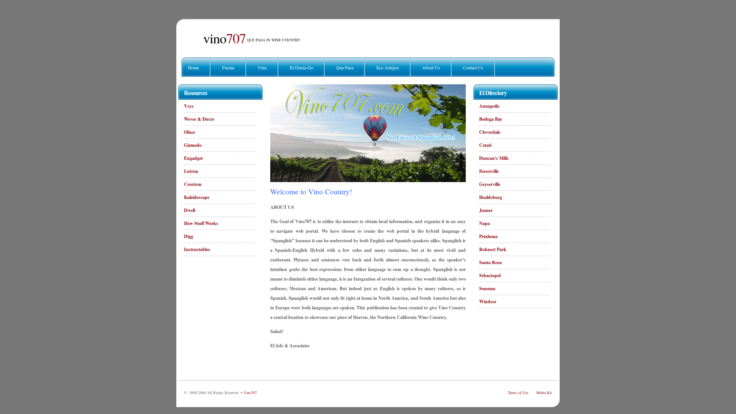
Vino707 (250, 392)
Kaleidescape (196, 197)
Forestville (489, 171)
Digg (188, 236)
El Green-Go (301, 67)
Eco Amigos (387, 67)
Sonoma (487, 288)
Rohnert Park (492, 249)
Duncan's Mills (494, 158)
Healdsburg (490, 197)
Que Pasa (344, 67)
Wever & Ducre (199, 119)
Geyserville (489, 184)
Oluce (189, 132)
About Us (431, 67)
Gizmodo (193, 145)
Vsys (189, 106)
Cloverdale (489, 132)
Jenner (486, 210)
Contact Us (473, 67)
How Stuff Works (201, 223)
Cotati (485, 145)
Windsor (487, 301)
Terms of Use (518, 392)
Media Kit (544, 392)
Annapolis (489, 106)
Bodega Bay (490, 119)
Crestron (193, 184)
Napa (484, 223)
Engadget (193, 158)
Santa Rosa (490, 262)
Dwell (189, 210)
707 (224, 38)
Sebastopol (490, 275)
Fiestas (228, 67)
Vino (262, 67)
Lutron (191, 171)
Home (193, 67)
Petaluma (488, 236)
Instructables (197, 249)
